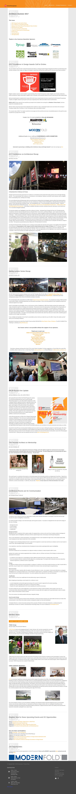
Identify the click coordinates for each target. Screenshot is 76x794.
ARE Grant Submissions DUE (20, 738)
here (62, 146)
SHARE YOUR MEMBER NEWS (18, 621)
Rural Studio (49, 295)
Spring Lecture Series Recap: (18, 25)
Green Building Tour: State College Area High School (25, 724)
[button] (23, 175)
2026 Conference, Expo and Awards (15, 778)
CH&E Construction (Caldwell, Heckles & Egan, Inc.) (38, 332)
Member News (15, 31)
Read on (38, 480)
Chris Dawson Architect (38, 334)
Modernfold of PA (38, 142)
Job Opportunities (15, 34)
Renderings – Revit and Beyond (19, 732)
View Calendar (10, 786)
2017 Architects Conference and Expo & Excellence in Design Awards (28, 739)
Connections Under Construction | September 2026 (15, 773)
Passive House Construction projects (40, 299)
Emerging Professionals (61, 5)
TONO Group (11, 629)
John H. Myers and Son (38, 143)
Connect (69, 5)
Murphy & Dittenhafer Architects (38, 339)
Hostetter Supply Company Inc (38, 337)
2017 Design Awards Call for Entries (19, 23)
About (45, 5)
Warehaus (38, 344)
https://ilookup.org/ (24, 322)
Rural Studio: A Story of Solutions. (49, 321)
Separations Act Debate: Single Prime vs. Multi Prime (23, 721)
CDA (10, 679)
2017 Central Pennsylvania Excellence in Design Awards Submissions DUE (30, 736)
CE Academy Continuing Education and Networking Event (26, 725)
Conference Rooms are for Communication (21, 30)
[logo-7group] (20, 44)
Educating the (30, 25)
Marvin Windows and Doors (38, 140)
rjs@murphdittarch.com (39, 349)
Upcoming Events (15, 33)
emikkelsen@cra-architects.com (59, 349)
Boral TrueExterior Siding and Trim (38, 139)
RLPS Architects (38, 342)
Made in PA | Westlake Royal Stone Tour (15, 783)
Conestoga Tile (38, 335)
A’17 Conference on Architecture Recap (20, 24)
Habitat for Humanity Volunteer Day (19, 723)
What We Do (51, 5)
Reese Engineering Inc (38, 341)
